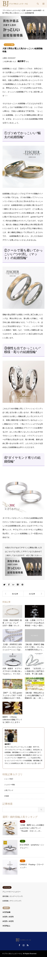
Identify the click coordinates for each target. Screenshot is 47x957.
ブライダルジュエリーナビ (13, 953)
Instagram (23, 945)
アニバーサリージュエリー (12, 892)
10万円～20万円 (8, 917)
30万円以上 (6, 926)
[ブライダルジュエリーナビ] (16, 4)
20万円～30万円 (8, 921)
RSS (28, 945)
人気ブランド (8, 790)
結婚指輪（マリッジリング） (12, 901)
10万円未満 (6, 912)
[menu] (43, 4)
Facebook (19, 945)
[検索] (37, 4)
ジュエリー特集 (9, 44)
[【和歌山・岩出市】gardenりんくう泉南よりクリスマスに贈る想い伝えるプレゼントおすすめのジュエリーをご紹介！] (34, 594)
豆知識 (6, 796)
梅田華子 (22, 61)
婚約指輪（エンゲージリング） (13, 896)
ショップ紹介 (8, 779)
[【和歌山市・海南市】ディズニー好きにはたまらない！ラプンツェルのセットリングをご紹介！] (13, 594)
